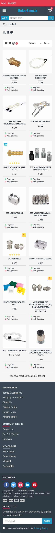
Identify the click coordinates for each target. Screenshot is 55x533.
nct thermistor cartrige (14, 350)
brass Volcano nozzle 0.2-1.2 (14, 168)
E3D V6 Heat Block (14, 213)
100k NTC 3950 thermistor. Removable (14, 122)
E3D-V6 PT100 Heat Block (40, 259)
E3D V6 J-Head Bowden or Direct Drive (40, 168)
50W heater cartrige (40, 121)
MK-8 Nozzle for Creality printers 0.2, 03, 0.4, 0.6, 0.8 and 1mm (40, 304)
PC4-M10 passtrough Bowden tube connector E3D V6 (40, 352)
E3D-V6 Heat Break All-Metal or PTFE (40, 214)
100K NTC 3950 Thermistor (40, 77)
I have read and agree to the (27, 528)
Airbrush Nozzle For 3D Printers (14, 77)
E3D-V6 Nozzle (14, 259)
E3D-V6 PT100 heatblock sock (14, 303)
